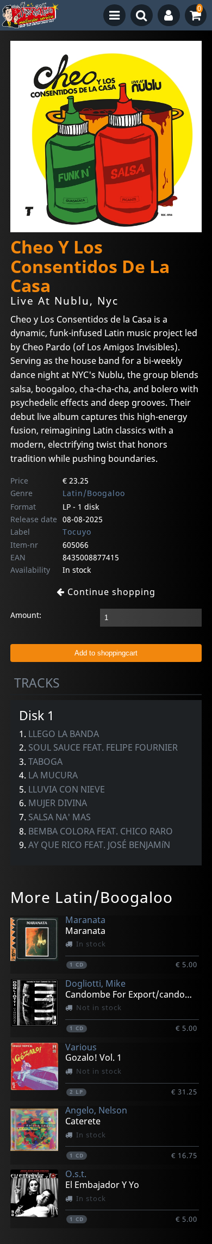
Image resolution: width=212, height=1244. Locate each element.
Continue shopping (110, 592)
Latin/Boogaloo (94, 493)
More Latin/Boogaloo (91, 897)
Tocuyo (77, 532)
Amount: (25, 615)
